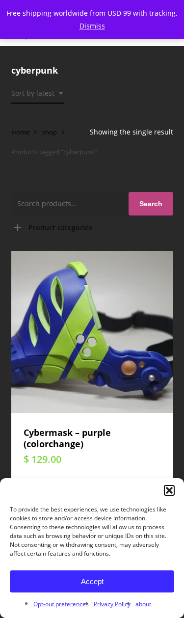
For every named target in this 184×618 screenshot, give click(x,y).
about (143, 604)
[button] (169, 490)
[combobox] (37, 93)
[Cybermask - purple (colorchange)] (92, 332)
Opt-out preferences (61, 604)
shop (49, 132)
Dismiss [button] (92, 25)
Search (150, 204)
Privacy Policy (112, 604)
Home (20, 132)
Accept (92, 581)
